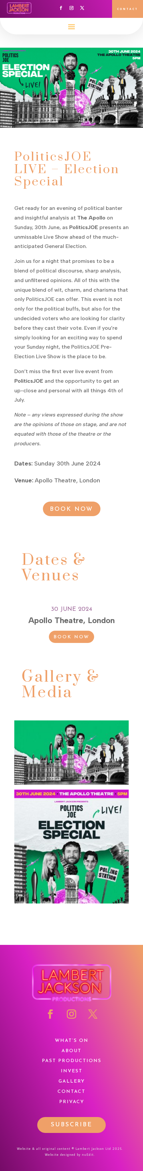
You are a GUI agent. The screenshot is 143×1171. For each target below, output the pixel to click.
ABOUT (71, 1051)
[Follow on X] (82, 8)
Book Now (71, 509)
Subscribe (71, 1125)
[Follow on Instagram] (71, 8)
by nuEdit (85, 1154)
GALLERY (72, 1081)
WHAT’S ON (71, 1040)
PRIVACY (71, 1101)
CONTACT (127, 9)
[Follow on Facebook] (61, 8)
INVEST (71, 1071)
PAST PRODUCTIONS (71, 1060)
